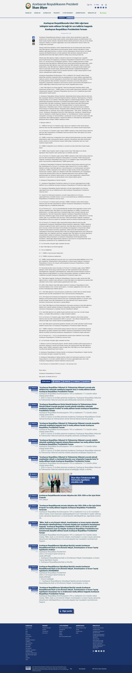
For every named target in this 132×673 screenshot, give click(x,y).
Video (97, 5)
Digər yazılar (67, 611)
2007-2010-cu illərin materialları (99, 668)
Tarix (27, 629)
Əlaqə (77, 633)
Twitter (103, 7)
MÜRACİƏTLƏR (92, 13)
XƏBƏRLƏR (28, 13)
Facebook (101, 7)
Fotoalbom (28, 657)
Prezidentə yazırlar (96, 629)
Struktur (77, 629)
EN (106, 5)
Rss (106, 7)
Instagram (95, 7)
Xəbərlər (61, 631)
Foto (91, 5)
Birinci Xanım (45, 633)
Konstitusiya (28, 634)
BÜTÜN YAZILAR (46, 381)
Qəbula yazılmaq (96, 639)
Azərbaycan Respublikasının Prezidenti (55, 4)
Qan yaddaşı (28, 646)
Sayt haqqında (82, 668)
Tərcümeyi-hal (45, 631)
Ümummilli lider (29, 627)
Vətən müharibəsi (29, 643)
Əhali (27, 633)
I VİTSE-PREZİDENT (67, 13)
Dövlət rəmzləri (28, 636)
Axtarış (104, 13)
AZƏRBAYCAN (47, 13)
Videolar (60, 634)
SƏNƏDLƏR (37, 13)
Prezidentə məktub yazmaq (98, 627)
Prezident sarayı (79, 631)
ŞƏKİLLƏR (87, 381)
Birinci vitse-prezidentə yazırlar (65, 636)
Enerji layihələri (28, 648)
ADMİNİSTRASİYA (80, 13)
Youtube (98, 7)
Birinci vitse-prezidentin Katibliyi (65, 627)
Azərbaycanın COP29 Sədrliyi (31, 653)
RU (102, 5)
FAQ (71, 668)
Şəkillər (60, 633)
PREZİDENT (57, 13)
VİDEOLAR (77, 381)
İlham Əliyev (39, 7)
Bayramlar (28, 638)
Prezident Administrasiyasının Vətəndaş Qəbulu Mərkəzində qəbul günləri (98, 636)
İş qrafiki (44, 629)
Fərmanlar (70, 17)
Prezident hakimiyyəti (46, 627)
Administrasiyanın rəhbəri (81, 627)
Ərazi (27, 631)
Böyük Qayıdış (28, 644)
